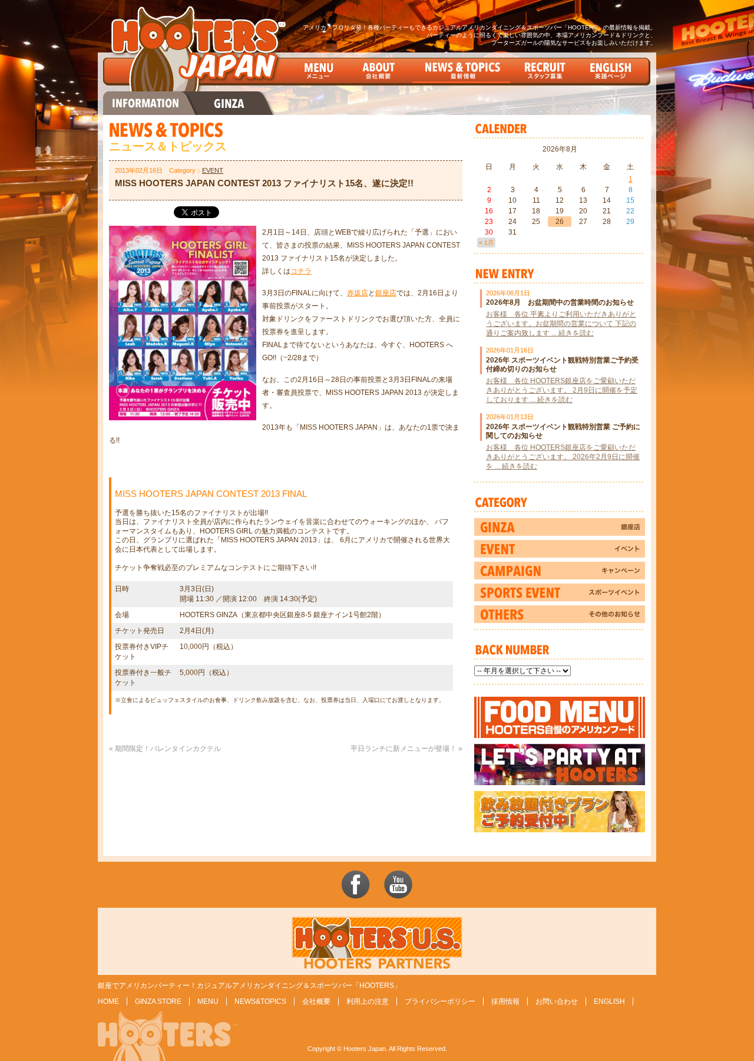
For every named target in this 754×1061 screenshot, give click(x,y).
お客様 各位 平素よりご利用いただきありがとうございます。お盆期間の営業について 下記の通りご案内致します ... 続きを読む (561, 323)
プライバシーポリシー (440, 1001)
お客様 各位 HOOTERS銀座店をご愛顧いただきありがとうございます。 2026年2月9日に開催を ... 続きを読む (563, 456)
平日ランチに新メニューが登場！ (403, 748)
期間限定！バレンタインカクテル (168, 748)
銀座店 (385, 293)
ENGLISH (609, 1001)
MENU (208, 1001)
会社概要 (316, 1001)
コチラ (301, 271)
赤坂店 (357, 293)
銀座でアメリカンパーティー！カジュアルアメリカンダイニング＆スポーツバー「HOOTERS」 (249, 985)
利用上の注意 (367, 1001)
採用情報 (505, 1001)
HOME (108, 1001)
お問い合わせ (556, 1001)
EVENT (212, 170)
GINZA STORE (158, 1001)
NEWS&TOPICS (260, 1001)
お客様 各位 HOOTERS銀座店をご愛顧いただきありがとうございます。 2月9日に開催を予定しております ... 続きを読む (561, 390)
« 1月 (486, 242)
